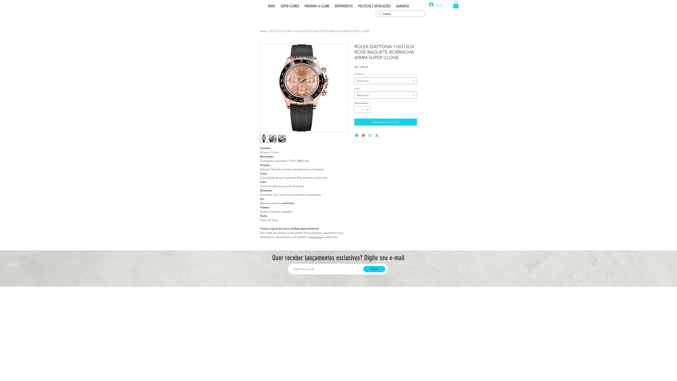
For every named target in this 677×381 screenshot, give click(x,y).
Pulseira (359, 73)
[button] (456, 4)
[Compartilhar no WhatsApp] (370, 135)
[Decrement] (357, 110)
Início (263, 31)
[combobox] (385, 80)
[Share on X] (377, 135)
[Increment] (368, 110)
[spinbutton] (362, 110)
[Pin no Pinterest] (363, 135)
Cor (357, 88)
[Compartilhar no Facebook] (357, 135)
